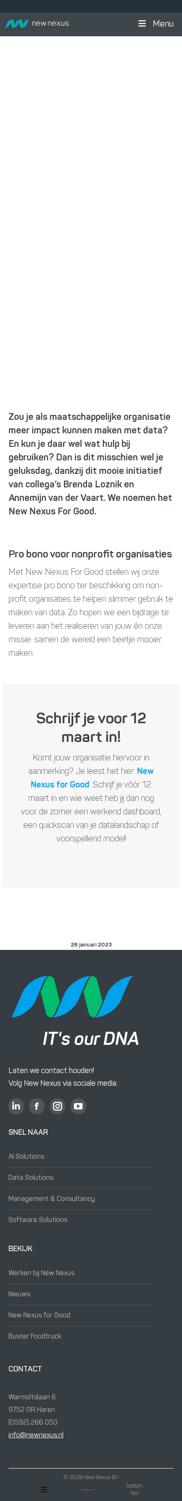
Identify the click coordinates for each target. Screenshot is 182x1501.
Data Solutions (30, 1178)
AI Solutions (26, 1157)
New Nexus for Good (39, 1315)
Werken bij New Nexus (41, 1273)
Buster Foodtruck (34, 1336)
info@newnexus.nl (35, 1435)
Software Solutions (37, 1220)
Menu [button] (163, 24)
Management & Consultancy (51, 1199)
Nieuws (19, 1294)
